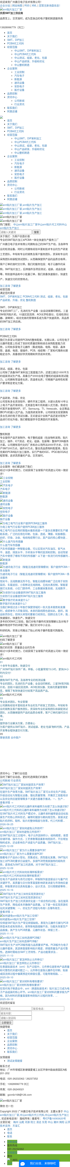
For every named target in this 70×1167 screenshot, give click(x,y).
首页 (9, 32)
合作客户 (16, 737)
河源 (27, 1122)
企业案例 (12, 68)
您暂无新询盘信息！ (50, 5)
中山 (50, 1122)
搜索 (36, 232)
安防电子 (19, 86)
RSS (26, 5)
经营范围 (12, 47)
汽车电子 (19, 75)
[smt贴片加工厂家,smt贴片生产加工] (21, 204)
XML (34, 5)
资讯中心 (12, 97)
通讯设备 (19, 82)
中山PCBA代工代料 (25, 54)
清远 (38, 1122)
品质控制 (12, 93)
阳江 (33, 1122)
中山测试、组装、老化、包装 (30, 57)
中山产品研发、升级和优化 (29, 61)
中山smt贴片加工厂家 (25, 224)
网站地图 (17, 5)
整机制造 (31, 300)
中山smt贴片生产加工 (57, 1115)
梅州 (15, 1122)
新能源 (18, 79)
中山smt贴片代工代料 (50, 224)
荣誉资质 (5, 737)
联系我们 (12, 107)
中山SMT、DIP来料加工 (27, 50)
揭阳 (61, 1122)
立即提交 (6, 1022)
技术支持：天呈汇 (10, 1125)
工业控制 (19, 72)
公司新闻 (19, 100)
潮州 (56, 1122)
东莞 (44, 1122)
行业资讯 (19, 104)
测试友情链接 (14, 1060)
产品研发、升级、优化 (12, 300)
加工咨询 (5, 285)
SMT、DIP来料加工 (11, 296)
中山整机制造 (21, 65)
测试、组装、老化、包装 (54, 296)
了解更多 (16, 285)
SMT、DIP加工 (15, 39)
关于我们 (12, 36)
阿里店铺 (12, 111)
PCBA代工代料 (15, 43)
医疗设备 (19, 90)
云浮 (67, 1122)
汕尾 (21, 1122)
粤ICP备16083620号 (54, 1118)
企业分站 (5, 5)
